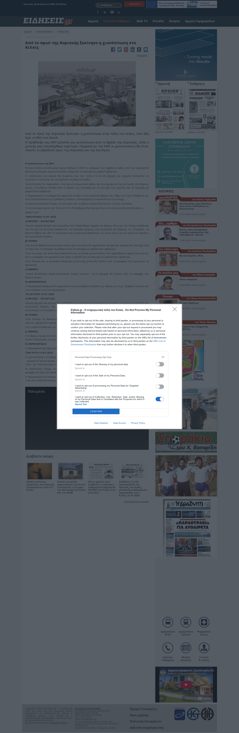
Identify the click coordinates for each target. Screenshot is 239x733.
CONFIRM (96, 411)
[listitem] (119, 357)
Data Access (119, 423)
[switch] (160, 364)
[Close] (176, 310)
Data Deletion (101, 423)
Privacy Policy (138, 423)
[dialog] (119, 366)
